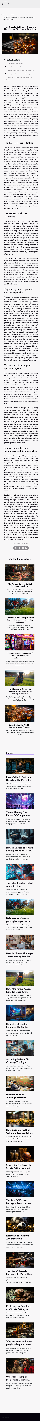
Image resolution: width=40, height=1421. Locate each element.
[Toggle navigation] (5, 4)
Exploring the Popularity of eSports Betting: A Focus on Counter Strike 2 (19, 1309)
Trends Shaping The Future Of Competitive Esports (18, 815)
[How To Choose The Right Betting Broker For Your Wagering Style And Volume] (20, 836)
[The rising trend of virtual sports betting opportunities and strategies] (20, 872)
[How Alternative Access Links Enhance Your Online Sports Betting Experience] (19, 678)
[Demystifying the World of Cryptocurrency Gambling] (19, 713)
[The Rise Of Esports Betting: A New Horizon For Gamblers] (20, 1189)
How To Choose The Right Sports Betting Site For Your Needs (19, 957)
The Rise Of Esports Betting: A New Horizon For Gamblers (18, 1203)
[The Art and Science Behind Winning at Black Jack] (19, 572)
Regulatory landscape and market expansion (21, 70)
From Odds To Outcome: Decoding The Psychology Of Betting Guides (19, 780)
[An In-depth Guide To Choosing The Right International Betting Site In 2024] (20, 1048)
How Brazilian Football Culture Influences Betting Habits (19, 1133)
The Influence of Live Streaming (17, 67)
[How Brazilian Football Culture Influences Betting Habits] (20, 1118)
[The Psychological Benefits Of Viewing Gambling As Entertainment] (19, 642)
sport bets (11, 15)
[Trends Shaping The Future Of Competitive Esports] (20, 801)
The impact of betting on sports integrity (20, 74)
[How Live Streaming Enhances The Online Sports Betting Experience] (20, 1013)
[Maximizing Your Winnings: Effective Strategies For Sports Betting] (20, 1083)
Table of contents (13, 60)
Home (3, 15)
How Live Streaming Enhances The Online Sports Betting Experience (19, 1027)
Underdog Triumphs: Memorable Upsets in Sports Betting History (17, 1380)
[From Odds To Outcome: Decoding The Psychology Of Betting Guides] (20, 766)
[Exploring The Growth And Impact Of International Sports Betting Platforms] (20, 1224)
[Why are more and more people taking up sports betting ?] (20, 1330)
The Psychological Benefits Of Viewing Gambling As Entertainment (20, 656)
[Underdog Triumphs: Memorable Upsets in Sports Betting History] (20, 1365)
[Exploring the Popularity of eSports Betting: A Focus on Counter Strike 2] (20, 1295)
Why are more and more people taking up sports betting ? (19, 1344)
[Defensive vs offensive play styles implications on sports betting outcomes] (19, 606)
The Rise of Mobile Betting (15, 63)
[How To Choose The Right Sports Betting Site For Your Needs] (20, 942)
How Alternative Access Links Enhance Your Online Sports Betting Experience (20, 691)
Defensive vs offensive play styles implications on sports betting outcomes (20, 620)
